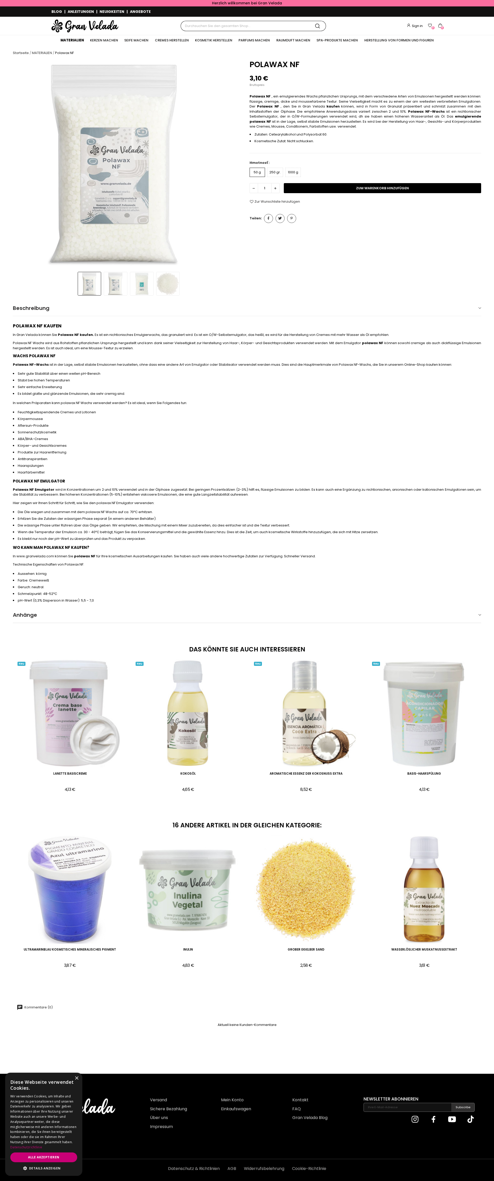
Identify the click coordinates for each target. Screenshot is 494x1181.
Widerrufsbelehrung (264, 1168)
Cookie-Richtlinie (309, 1168)
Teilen (268, 218)
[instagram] (415, 1120)
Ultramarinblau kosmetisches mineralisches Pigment (70, 950)
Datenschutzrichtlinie (26, 1147)
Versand (158, 1100)
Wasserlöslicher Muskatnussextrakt (424, 950)
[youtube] (452, 1120)
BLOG (56, 11)
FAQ (296, 1109)
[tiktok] (470, 1120)
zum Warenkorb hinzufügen (382, 188)
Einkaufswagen (236, 1109)
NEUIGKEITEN (112, 11)
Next (236, 164)
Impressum (161, 1127)
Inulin (188, 950)
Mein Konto (232, 1100)
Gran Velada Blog (310, 1118)
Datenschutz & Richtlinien (194, 1168)
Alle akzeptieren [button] (43, 1157)
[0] (430, 25)
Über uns (159, 1118)
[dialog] (43, 1124)
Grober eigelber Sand (306, 950)
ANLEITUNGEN (81, 11)
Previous (21, 164)
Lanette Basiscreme (70, 774)
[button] (43, 1168)
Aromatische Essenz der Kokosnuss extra (306, 774)
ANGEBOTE (140, 11)
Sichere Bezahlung (168, 1109)
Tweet (280, 218)
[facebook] (433, 1120)
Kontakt (300, 1100)
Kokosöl (188, 774)
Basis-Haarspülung (424, 774)
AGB (231, 1168)
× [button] (76, 1078)
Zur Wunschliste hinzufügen (277, 202)
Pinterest (291, 218)
